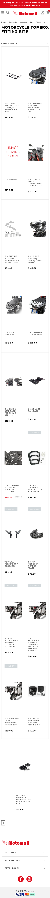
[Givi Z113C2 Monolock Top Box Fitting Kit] (37, 691)
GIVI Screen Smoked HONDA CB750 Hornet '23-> (35, 183)
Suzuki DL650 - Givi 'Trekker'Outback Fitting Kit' (14, 722)
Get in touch (12, 868)
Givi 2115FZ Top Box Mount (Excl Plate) (35, 259)
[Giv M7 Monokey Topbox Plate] (37, 534)
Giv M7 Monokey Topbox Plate (33, 565)
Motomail (10, 852)
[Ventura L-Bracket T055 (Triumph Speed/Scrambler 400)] (13, 75)
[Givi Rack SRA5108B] (13, 305)
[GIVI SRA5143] (13, 152)
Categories (13, 22)
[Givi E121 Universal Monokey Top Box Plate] (37, 457)
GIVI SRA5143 (11, 180)
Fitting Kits (40, 22)
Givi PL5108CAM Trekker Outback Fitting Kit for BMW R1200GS (34, 644)
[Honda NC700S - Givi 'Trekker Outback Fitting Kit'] (13, 610)
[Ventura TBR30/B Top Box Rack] (13, 534)
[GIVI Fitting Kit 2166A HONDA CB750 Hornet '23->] (13, 228)
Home (3, 22)
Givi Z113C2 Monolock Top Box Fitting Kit (34, 722)
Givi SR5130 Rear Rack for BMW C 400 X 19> (10, 412)
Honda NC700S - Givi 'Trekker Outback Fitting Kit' (12, 642)
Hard (31, 22)
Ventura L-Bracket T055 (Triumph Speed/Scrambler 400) (14, 107)
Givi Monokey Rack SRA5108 (35, 333)
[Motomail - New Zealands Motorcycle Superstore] (25, 13)
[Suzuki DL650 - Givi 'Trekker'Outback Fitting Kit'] (13, 691)
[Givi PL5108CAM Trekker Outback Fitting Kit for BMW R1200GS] (37, 610)
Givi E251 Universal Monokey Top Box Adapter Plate (23, 799)
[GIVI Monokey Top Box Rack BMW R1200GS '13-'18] (37, 75)
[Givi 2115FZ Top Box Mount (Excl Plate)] (37, 228)
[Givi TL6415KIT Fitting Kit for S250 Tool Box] (13, 457)
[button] (3, 13)
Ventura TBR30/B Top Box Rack (11, 564)
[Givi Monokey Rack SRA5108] (37, 305)
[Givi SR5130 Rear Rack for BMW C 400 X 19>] (13, 381)
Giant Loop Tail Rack (34, 410)
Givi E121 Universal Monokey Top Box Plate (35, 488)
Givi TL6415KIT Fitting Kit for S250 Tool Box (12, 488)
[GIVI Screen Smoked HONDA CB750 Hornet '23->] (37, 152)
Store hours (12, 860)
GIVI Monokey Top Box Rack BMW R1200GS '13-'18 (35, 107)
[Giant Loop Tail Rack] (37, 381)
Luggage (23, 22)
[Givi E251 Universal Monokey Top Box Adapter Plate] (25, 767)
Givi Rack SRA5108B (10, 333)
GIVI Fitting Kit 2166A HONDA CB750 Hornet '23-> (12, 259)
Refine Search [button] (9, 43)
